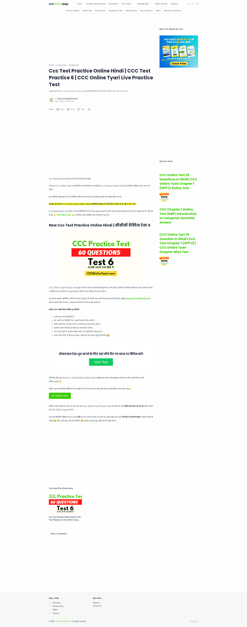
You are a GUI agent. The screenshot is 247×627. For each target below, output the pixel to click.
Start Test (101, 362)
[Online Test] (87, 11)
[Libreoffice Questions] (172, 11)
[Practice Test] (100, 11)
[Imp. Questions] (146, 11)
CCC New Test (64, 215)
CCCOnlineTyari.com (63, 621)
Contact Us (97, 606)
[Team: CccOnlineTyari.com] (68, 98)
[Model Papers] (131, 11)
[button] (188, 4)
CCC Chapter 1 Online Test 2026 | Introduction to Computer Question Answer (178, 216)
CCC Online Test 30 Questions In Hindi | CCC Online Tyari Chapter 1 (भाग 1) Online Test (178, 181)
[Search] (192, 4)
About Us (96, 603)
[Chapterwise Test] (116, 11)
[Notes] (158, 11)
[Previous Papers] (72, 11)
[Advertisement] (101, 39)
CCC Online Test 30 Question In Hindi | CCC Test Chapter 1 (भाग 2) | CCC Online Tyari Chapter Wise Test (178, 243)
